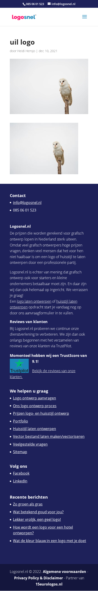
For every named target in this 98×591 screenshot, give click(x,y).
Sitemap (20, 451)
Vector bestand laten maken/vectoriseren (49, 436)
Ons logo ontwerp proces (35, 405)
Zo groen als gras (28, 504)
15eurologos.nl (49, 584)
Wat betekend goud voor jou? (38, 511)
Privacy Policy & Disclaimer (38, 577)
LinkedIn (20, 481)
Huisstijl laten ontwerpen (34, 428)
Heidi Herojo (26, 51)
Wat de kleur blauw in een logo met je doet (49, 540)
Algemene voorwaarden (64, 571)
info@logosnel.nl (27, 202)
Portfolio (20, 421)
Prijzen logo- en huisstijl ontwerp (41, 413)
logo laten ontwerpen (34, 301)
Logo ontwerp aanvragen (34, 398)
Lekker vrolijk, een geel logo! (37, 519)
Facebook (21, 473)
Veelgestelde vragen (30, 444)
